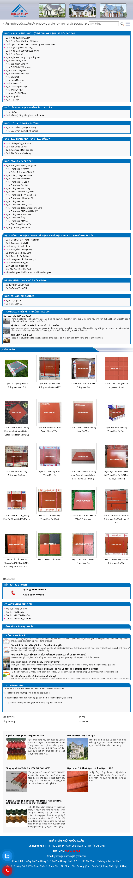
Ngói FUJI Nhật (12, 99)
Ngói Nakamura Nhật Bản (17, 73)
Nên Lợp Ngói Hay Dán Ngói (81, 735)
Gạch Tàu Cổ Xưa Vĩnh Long (18, 153)
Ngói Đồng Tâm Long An (17, 63)
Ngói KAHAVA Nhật (14, 90)
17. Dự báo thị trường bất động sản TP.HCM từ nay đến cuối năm (32, 690)
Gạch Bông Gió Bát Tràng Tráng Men (22, 239)
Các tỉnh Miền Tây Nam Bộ (18, 615)
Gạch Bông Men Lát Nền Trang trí (21, 259)
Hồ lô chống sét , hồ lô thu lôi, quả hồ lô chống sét (28, 272)
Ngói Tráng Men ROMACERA (18, 214)
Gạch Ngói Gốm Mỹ (14, 54)
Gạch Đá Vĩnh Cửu (14, 83)
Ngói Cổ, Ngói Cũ (13, 300)
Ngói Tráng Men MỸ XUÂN (18, 168)
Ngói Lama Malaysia (15, 80)
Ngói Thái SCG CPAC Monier (18, 67)
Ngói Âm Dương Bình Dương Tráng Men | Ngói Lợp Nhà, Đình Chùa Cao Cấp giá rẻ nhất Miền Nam (34, 801)
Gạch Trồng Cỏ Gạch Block (18, 246)
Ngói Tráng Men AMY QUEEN (19, 204)
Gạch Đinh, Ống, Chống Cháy (19, 249)
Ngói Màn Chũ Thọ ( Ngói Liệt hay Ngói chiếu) (90, 768)
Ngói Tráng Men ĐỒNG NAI (18, 178)
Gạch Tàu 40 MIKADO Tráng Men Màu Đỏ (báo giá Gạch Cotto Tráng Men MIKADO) (16, 431)
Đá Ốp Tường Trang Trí (16, 288)
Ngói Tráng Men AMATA (17, 221)
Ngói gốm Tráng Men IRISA (18, 227)
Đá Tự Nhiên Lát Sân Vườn (17, 284)
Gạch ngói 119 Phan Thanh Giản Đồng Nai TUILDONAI (30, 44)
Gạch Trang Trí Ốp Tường (17, 256)
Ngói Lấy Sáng (12, 112)
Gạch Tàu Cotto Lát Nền (17, 146)
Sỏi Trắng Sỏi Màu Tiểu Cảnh (18, 252)
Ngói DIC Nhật (12, 77)
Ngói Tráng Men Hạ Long (17, 181)
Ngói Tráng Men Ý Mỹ (15, 217)
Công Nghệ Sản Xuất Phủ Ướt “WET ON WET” (28, 768)
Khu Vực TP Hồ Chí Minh (16, 608)
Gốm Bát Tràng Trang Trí (17, 265)
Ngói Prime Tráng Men (16, 70)
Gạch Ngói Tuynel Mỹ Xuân (18, 37)
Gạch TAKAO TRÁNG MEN (49, 559)
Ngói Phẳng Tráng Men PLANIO (20, 172)
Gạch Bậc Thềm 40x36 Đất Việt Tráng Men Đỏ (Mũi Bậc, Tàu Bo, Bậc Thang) (116, 475)
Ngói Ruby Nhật (13, 96)
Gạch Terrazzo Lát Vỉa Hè (17, 243)
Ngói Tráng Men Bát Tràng (18, 188)
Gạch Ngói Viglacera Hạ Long (19, 47)
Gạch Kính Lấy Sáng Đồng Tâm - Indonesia (25, 115)
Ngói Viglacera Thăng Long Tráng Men (23, 57)
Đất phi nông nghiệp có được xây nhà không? (33, 664)
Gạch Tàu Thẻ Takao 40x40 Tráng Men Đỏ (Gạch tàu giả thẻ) (116, 519)
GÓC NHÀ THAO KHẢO (21, 335)
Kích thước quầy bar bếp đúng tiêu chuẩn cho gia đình (38, 673)
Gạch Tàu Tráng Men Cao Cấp (19, 150)
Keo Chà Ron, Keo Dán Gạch (18, 269)
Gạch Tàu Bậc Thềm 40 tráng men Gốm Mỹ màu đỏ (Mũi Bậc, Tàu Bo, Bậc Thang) (83, 475)
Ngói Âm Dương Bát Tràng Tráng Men (25, 735)
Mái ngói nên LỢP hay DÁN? (17, 316)
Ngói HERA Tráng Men (16, 60)
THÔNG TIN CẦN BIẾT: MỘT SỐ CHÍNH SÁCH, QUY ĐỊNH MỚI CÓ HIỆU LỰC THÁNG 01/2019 (54, 657)
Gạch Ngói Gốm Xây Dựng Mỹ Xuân (22, 41)
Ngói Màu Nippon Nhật (16, 86)
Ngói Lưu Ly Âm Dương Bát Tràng (21, 127)
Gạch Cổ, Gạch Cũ (14, 303)
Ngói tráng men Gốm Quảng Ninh (21, 165)
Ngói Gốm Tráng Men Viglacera (20, 191)
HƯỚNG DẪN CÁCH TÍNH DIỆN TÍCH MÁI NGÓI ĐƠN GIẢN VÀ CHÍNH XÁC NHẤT (49, 643)
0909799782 (38, 589)
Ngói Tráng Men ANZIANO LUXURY (22, 211)
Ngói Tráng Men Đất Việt (17, 185)
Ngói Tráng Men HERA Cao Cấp (20, 198)
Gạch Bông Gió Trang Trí (17, 262)
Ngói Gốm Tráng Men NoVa (18, 224)
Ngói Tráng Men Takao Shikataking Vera (24, 208)
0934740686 (37, 594)
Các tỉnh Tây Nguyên (15, 612)
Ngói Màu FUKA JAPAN (16, 93)
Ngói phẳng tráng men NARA (19, 175)
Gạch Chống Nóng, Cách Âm (18, 143)
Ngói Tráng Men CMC (15, 201)
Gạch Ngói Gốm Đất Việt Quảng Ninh (22, 50)
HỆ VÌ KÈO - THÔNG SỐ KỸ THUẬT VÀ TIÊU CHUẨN (35, 325)
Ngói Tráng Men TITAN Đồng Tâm (21, 195)
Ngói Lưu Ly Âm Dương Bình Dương (22, 131)
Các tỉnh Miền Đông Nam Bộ (18, 618)
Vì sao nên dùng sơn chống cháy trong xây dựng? (35, 650)
